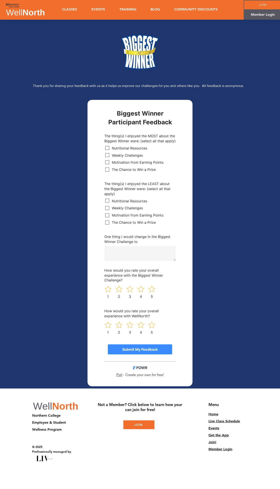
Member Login (220, 449)
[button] (127, 9)
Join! (212, 442)
